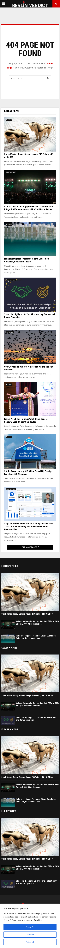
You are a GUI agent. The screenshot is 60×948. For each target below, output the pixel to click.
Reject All (30, 942)
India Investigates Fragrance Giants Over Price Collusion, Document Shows (26, 260)
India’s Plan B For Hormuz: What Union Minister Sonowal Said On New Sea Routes (26, 420)
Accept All (30, 927)
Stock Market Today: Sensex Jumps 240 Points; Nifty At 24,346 (27, 614)
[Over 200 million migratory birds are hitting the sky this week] (30, 347)
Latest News (11, 110)
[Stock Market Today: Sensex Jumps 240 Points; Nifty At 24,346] (30, 134)
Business (9, 120)
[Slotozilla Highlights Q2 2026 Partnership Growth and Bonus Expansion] (30, 295)
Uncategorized (10, 172)
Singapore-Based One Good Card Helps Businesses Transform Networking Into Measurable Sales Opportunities (28, 526)
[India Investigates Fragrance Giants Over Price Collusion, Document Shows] (30, 239)
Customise (30, 934)
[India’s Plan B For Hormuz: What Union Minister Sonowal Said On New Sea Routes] (30, 399)
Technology (9, 332)
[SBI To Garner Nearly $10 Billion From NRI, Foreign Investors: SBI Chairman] (30, 451)
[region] (30, 926)
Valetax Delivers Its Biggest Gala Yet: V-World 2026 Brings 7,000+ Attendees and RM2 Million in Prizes (28, 208)
